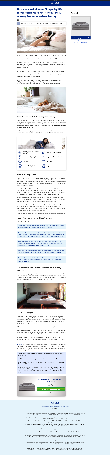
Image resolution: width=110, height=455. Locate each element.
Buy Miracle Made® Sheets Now (81, 37)
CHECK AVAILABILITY (51, 389)
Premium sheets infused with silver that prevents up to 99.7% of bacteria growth (80, 41)
